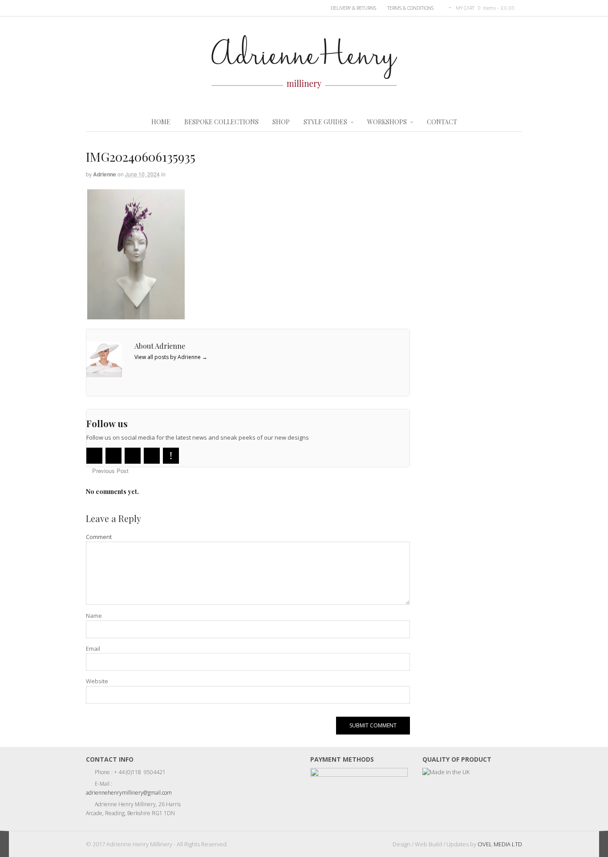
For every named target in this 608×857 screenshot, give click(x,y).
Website (97, 681)
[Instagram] (152, 456)
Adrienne (104, 174)
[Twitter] (94, 456)
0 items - (496, 7)
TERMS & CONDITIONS (410, 7)
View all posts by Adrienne (170, 357)
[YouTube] (133, 456)
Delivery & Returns (353, 7)
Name (94, 616)
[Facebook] (113, 456)
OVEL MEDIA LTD (500, 844)
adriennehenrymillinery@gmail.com (129, 792)
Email (93, 649)
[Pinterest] (171, 456)
